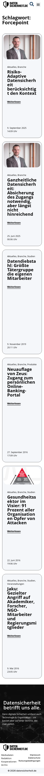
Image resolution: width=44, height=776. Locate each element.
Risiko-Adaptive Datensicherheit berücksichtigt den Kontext (21, 82)
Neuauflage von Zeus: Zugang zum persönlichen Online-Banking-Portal (21, 382)
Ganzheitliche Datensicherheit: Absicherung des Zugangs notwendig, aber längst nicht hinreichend (22, 197)
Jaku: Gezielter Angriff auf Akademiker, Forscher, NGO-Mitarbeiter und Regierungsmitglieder (22, 608)
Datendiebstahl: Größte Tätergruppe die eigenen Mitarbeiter (21, 269)
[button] (38, 4)
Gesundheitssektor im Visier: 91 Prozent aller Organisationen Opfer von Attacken (21, 509)
